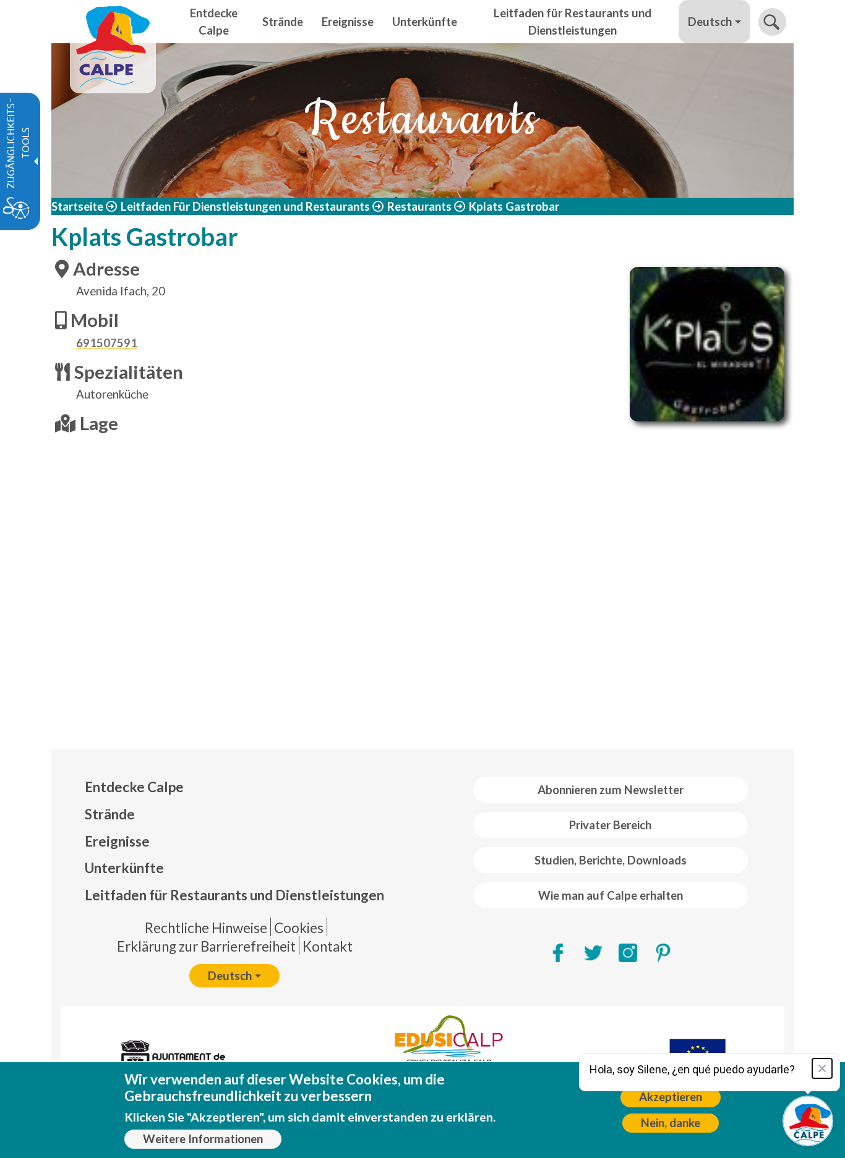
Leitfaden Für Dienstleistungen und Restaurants (245, 206)
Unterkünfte (124, 868)
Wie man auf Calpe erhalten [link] (610, 895)
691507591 (106, 343)
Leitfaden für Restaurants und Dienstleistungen (234, 895)
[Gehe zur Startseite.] (112, 21)
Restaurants (419, 206)
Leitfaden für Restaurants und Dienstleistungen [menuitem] (572, 21)
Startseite (77, 206)
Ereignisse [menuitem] (348, 21)
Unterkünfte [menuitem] (424, 21)
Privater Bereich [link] (610, 825)
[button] (772, 22)
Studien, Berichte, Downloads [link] (610, 860)
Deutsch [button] (710, 21)
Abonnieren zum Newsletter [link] (611, 790)
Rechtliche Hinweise (206, 927)
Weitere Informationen (203, 1139)
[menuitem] (234, 787)
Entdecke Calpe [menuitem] (214, 21)
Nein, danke (670, 1123)
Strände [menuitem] (282, 21)
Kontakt (327, 946)
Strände (110, 814)
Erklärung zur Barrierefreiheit (206, 946)
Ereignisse (117, 841)
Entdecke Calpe (134, 787)
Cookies (299, 927)
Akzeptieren (670, 1097)
